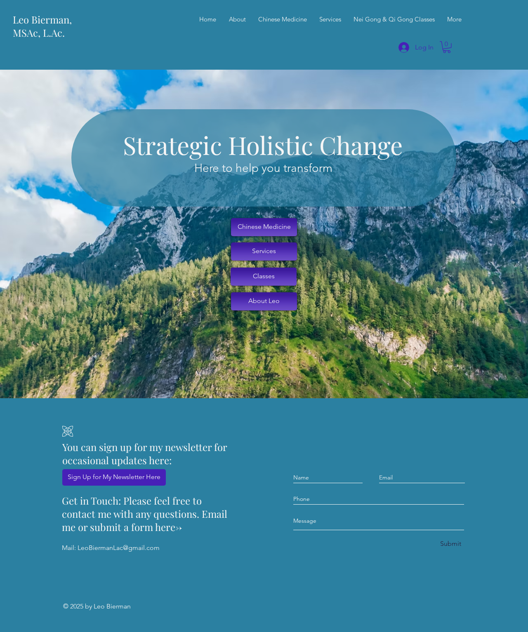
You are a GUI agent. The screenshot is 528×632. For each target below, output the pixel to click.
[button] (447, 47)
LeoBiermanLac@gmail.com (119, 548)
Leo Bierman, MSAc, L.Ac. (42, 26)
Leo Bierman (112, 606)
